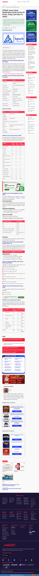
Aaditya (4, 27)
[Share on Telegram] (5, 30)
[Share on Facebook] (9, 30)
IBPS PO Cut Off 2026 (31, 128)
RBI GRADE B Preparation (4, 538)
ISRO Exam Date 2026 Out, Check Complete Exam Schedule (31, 67)
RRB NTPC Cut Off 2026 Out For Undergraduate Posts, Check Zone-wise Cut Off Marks (31, 53)
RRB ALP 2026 (33, 513)
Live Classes (33, 502)
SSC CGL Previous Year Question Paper (31, 110)
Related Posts (5, 461)
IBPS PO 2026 (30, 117)
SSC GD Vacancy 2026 (31, 86)
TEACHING (13, 532)
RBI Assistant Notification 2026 (26, 503)
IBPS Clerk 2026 (19, 502)
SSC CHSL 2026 (5, 499)
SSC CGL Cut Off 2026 (31, 108)
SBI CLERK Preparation (4, 530)
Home (3, 7)
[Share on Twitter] (11, 30)
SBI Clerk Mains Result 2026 (26, 498)
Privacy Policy (30, 572)
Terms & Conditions (24, 572)
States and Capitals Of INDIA (34, 519)
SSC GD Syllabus (30, 82)
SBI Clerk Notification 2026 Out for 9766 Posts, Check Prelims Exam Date (31, 58)
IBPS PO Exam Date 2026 (31, 122)
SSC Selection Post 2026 (4, 503)
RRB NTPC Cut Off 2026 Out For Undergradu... (19, 471)
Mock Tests (32, 500)
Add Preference (21, 297)
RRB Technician (19, 518)
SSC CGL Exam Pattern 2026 (31, 104)
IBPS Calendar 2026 (19, 517)
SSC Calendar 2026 (19, 514)
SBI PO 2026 (12, 498)
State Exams (4, 516)
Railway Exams (26, 517)
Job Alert (32, 515)
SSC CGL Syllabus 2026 (31, 106)
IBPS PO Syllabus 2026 (31, 124)
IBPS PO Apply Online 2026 (31, 119)
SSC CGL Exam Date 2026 (31, 102)
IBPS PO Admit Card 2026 (31, 131)
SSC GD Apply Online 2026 (31, 81)
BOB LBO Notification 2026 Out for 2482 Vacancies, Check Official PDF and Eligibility (31, 48)
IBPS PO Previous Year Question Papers (31, 127)
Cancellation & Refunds (16, 572)
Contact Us (31, 528)
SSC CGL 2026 (30, 99)
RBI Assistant (4, 536)
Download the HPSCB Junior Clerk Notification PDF (13, 73)
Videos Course (33, 503)
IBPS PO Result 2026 (31, 133)
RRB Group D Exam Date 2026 (26, 501)
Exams (19, 1)
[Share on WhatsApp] (3, 30)
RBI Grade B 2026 (12, 502)
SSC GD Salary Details (31, 84)
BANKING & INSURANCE (13, 527)
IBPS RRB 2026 (19, 503)
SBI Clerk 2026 (12, 499)
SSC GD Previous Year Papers (31, 88)
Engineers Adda (12, 516)
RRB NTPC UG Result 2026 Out (11, 182)
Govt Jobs (24, 1)
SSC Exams (26, 516)
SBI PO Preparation (5, 527)
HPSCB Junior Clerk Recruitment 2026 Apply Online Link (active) (13, 252)
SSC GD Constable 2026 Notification (31, 78)
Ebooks (32, 505)
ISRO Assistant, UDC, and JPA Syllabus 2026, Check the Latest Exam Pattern (31, 63)
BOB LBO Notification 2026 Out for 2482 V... (7, 471)
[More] (28, 1)
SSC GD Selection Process (30, 91)
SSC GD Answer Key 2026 (31, 75)
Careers (32, 532)
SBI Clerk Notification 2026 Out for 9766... (7, 481)
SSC (12, 529)
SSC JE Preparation (5, 533)
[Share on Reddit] (7, 30)
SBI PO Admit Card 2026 (19, 498)
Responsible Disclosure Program (6, 572)
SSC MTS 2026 (4, 501)
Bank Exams (26, 514)
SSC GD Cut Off (30, 93)
